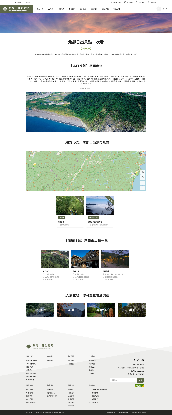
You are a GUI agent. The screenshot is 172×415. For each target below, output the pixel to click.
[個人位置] (142, 177)
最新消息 (50, 389)
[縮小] (142, 188)
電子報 (70, 389)
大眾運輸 (71, 396)
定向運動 (92, 364)
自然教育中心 (31, 376)
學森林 (91, 370)
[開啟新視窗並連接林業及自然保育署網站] (138, 360)
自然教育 (72, 9)
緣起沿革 (71, 405)
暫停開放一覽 (52, 396)
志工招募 (29, 399)
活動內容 (71, 364)
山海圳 (50, 9)
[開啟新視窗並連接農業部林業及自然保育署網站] (142, 360)
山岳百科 (71, 393)
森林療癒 (83, 9)
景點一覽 (40, 9)
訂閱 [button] (140, 380)
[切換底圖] (142, 172)
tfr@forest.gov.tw (137, 371)
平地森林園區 (31, 364)
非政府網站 (96, 396)
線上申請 (105, 9)
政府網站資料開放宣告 (139, 412)
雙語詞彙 (71, 399)
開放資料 (71, 402)
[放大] (142, 183)
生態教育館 (30, 379)
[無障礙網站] (139, 386)
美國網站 (95, 399)
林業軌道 (61, 9)
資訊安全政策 (111, 412)
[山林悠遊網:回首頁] (16, 9)
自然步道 (29, 367)
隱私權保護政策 (123, 412)
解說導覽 (29, 389)
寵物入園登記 (31, 402)
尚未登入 (165, 8)
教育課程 (50, 360)
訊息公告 (116, 9)
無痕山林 (92, 367)
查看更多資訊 (85, 88)
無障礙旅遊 (93, 360)
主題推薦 (94, 9)
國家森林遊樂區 (31, 360)
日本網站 (95, 402)
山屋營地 (29, 393)
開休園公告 (51, 393)
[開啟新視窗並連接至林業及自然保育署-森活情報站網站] (134, 360)
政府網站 (95, 393)
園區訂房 (29, 396)
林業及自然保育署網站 (100, 389)
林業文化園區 (31, 373)
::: (109, 1)
